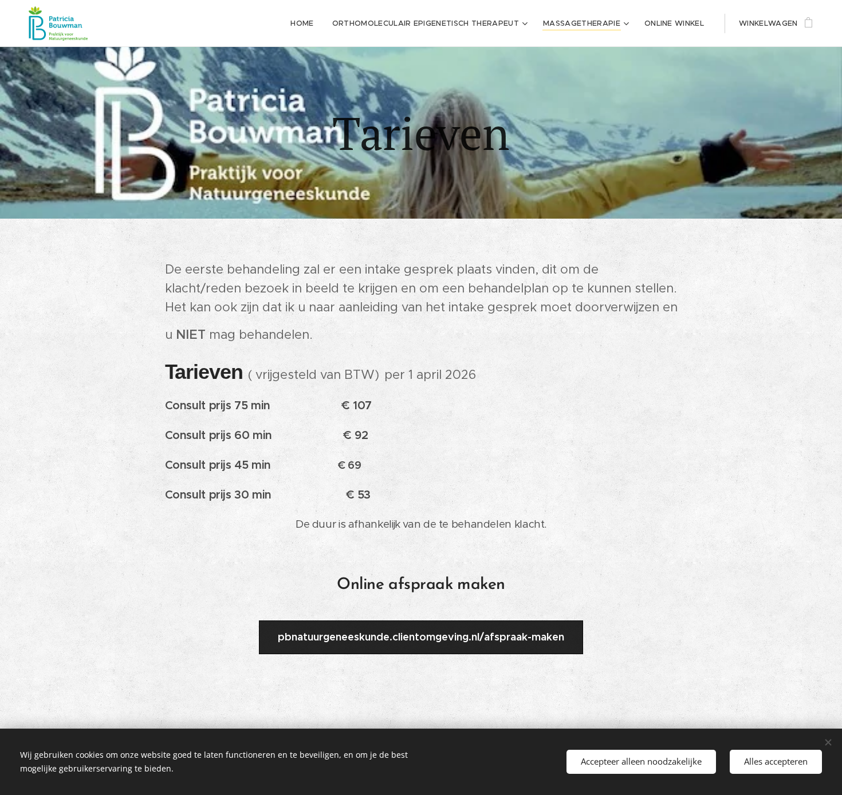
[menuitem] (305, 23)
